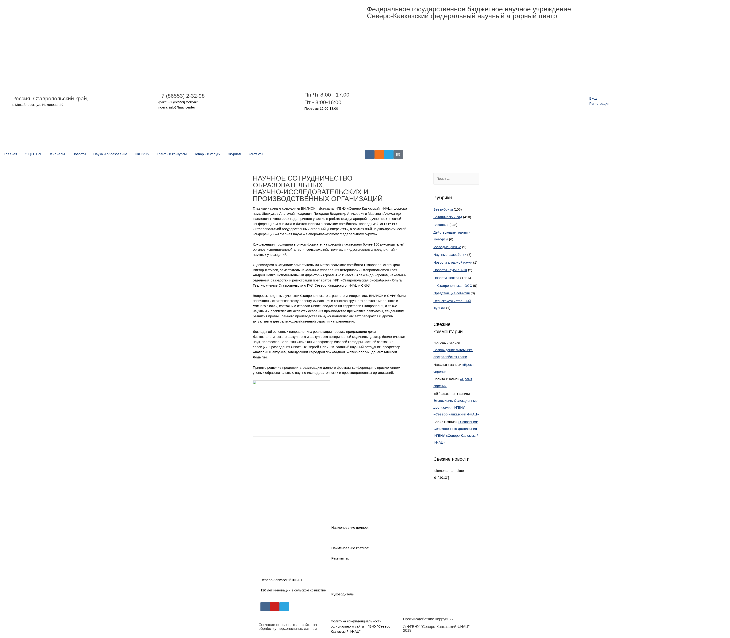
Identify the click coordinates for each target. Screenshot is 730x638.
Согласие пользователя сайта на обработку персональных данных (288, 627)
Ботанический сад (447, 217)
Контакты (255, 154)
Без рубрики (443, 209)
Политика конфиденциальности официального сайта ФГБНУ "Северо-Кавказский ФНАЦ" (361, 626)
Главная (10, 154)
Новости (79, 154)
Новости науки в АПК (450, 270)
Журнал (234, 154)
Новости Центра (446, 278)
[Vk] (370, 154)
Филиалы (57, 154)
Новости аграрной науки (452, 262)
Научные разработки (449, 255)
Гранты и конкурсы (172, 154)
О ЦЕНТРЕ (33, 154)
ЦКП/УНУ (142, 154)
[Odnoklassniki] (379, 154)
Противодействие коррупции (428, 619)
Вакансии (440, 225)
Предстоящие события (451, 293)
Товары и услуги (207, 154)
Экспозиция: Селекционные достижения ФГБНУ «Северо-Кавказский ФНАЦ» (456, 407)
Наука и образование (110, 154)
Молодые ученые (447, 247)
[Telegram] (389, 154)
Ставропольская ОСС (454, 286)
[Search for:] (456, 179)
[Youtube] (274, 606)
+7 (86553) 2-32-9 (180, 96)
